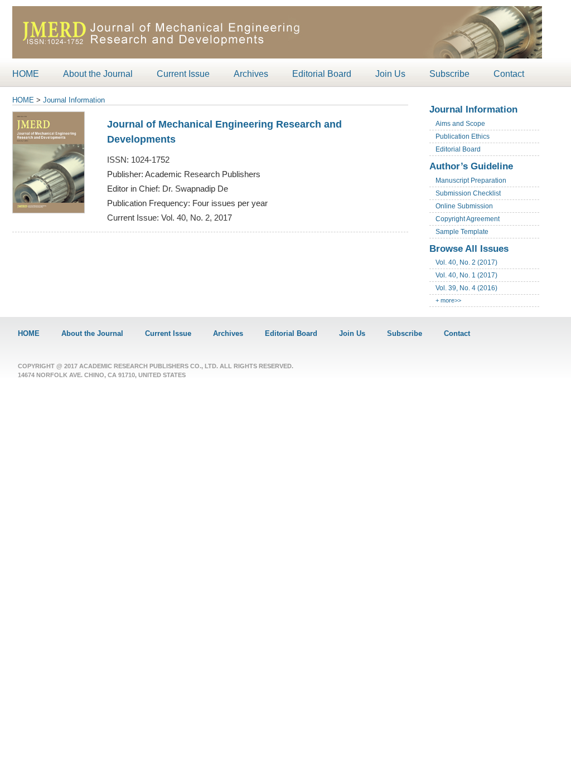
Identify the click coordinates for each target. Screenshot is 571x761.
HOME (23, 100)
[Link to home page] (277, 57)
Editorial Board (458, 149)
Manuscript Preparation (470, 180)
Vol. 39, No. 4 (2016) (466, 288)
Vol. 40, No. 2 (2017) (466, 262)
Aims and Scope (460, 124)
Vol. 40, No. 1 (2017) (466, 275)
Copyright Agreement (467, 219)
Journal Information (74, 100)
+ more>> (448, 300)
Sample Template (461, 232)
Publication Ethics (462, 136)
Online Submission (464, 206)
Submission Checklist (468, 193)
